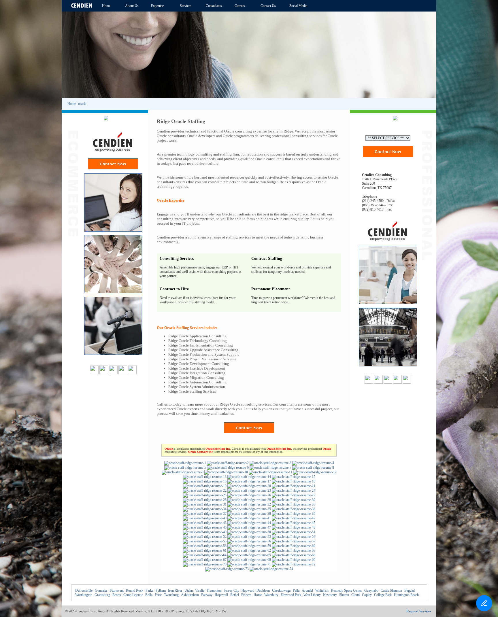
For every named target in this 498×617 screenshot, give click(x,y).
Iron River (175, 590)
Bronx (116, 595)
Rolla (148, 595)
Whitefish (322, 590)
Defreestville (84, 590)
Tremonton (214, 590)
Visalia (199, 590)
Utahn (188, 590)
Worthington (83, 595)
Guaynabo (371, 590)
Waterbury (271, 595)
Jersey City (231, 590)
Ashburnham (190, 595)
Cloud (355, 595)
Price (158, 595)
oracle (82, 104)
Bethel (234, 595)
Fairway (206, 595)
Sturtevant (117, 590)
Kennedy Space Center (346, 590)
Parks (149, 590)
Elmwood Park (291, 595)
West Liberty (312, 595)
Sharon (344, 595)
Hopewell (221, 595)
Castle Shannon (391, 590)
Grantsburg (102, 595)
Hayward (248, 590)
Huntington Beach (406, 595)
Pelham (161, 590)
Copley (367, 595)
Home (71, 104)
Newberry (330, 595)
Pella (296, 590)
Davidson (263, 590)
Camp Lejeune (133, 595)
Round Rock (134, 590)
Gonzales (101, 590)
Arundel (307, 590)
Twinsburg (171, 595)
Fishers (246, 595)
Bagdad (409, 590)
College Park (383, 595)
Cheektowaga (281, 590)
